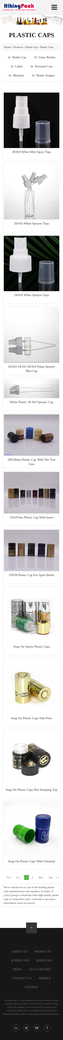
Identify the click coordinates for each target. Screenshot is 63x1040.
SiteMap (31, 987)
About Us (20, 951)
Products (18, 47)
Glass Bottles (47, 57)
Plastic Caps (46, 47)
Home (7, 47)
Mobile (45, 978)
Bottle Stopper (46, 75)
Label (18, 66)
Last (51, 877)
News (17, 969)
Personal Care (44, 66)
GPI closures (40, 969)
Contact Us (22, 978)
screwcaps (20, 960)
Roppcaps (44, 960)
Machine (18, 75)
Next (41, 877)
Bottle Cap (31, 47)
